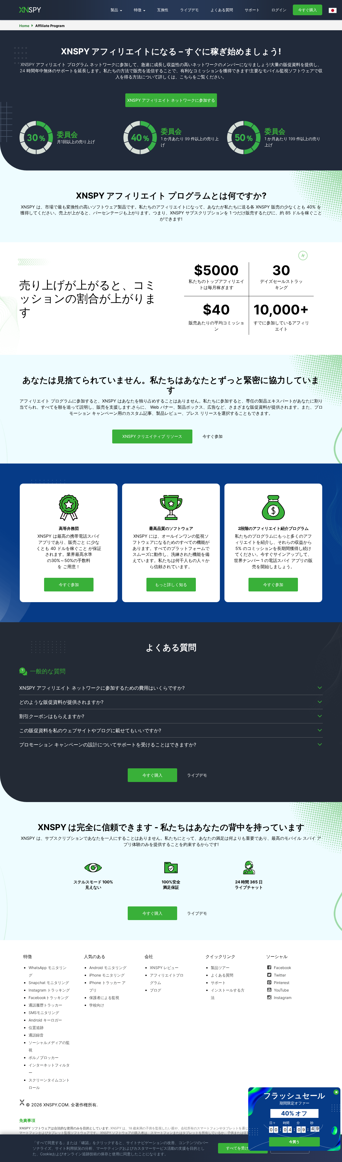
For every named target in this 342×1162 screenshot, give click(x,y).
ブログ (155, 990)
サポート (252, 9)
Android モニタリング (107, 967)
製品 (115, 9)
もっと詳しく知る (171, 584)
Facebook (282, 967)
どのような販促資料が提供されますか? (61, 702)
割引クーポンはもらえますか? (51, 716)
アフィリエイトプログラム (167, 979)
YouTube (281, 990)
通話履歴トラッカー (45, 1005)
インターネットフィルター (49, 1069)
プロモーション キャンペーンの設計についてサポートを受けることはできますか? (107, 744)
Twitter (279, 975)
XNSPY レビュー (164, 967)
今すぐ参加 (213, 436)
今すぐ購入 (307, 9)
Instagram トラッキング (49, 990)
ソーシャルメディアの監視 (49, 1046)
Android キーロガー (45, 1020)
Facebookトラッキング (48, 997)
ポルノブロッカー (44, 1057)
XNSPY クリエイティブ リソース (152, 436)
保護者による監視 (104, 997)
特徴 (138, 9)
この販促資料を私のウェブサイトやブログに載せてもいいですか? (90, 730)
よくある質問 (222, 9)
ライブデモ (189, 9)
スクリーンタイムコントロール (49, 1084)
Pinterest (281, 982)
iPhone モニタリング (107, 975)
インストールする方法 (227, 994)
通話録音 (36, 1035)
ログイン (278, 9)
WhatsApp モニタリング (48, 971)
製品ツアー (220, 967)
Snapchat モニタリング (49, 982)
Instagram (282, 997)
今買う (294, 1142)
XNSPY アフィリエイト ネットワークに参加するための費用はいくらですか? (102, 688)
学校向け (96, 1005)
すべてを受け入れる (243, 1148)
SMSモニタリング (44, 1012)
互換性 (162, 9)
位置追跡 (36, 1027)
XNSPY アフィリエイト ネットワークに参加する (171, 100)
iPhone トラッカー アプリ (107, 986)
